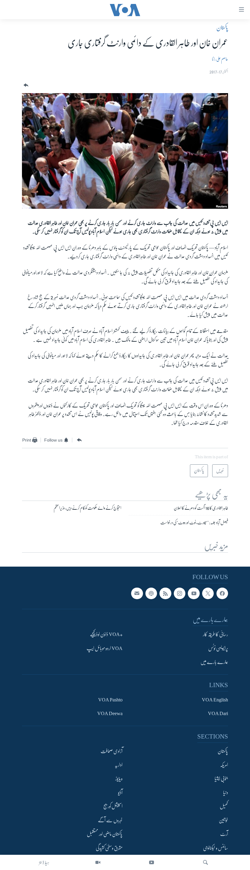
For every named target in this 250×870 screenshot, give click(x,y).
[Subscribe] (137, 593)
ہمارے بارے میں (214, 662)
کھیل (224, 807)
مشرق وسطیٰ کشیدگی (109, 848)
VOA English (215, 700)
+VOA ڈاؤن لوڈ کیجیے (106, 635)
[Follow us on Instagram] (179, 593)
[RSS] (165, 593)
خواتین (223, 820)
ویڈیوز (119, 779)
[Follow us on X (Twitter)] (208, 593)
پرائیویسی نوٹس (218, 648)
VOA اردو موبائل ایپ (105, 648)
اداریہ (119, 765)
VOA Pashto (110, 700)
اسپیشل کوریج (113, 807)
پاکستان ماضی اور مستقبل (105, 834)
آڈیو (120, 793)
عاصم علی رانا (220, 59)
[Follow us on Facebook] (222, 593)
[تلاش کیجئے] (205, 862)
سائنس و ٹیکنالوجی (215, 848)
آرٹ (224, 834)
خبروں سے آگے (110, 820)
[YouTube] (151, 862)
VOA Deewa (110, 714)
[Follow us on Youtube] (193, 593)
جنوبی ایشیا (221, 779)
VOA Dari (218, 714)
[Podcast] (151, 593)
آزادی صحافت (112, 751)
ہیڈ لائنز (44, 862)
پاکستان (222, 27)
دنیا (225, 793)
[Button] (25, 85)
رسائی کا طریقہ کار (215, 635)
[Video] (98, 862)
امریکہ (224, 765)
